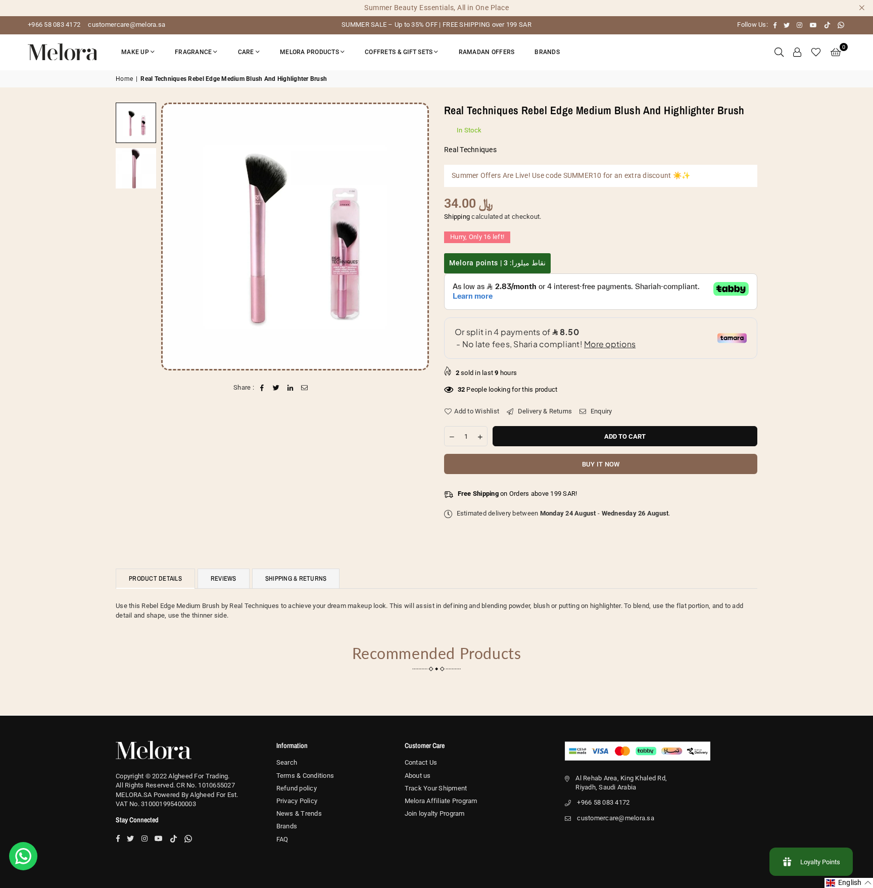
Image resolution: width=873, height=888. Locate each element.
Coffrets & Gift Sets (398, 52)
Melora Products (309, 52)
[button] (835, 52)
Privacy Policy (297, 801)
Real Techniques (470, 150)
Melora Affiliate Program (441, 801)
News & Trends (299, 813)
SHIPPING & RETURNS (296, 578)
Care (246, 52)
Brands (547, 52)
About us (418, 775)
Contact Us (421, 762)
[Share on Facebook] (262, 387)
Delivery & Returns (544, 411)
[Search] (779, 52)
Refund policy (296, 788)
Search (287, 762)
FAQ (282, 839)
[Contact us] (23, 856)
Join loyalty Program (435, 813)
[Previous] (175, 236)
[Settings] (797, 52)
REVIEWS (223, 578)
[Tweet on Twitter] (276, 387)
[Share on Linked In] (291, 387)
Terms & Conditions (305, 775)
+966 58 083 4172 (54, 24)
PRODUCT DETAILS (155, 578)
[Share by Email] (305, 387)
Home (124, 78)
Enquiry (600, 411)
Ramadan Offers (487, 52)
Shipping (457, 216)
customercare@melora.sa (125, 24)
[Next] (415, 236)
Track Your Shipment (436, 788)
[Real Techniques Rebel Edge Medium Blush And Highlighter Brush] (136, 123)
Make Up (135, 52)
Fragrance (193, 52)
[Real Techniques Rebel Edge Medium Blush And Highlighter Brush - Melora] (136, 168)
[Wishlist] (816, 52)
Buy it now (601, 464)
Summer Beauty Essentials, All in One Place (436, 8)
